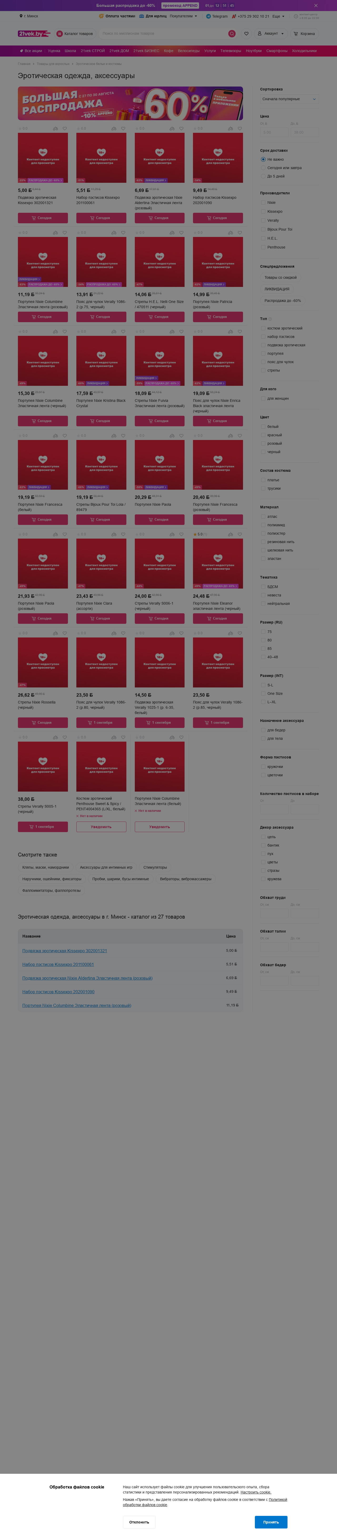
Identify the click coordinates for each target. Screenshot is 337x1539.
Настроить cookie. (256, 1492)
